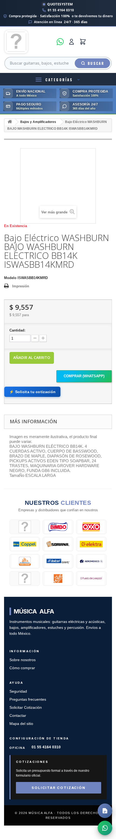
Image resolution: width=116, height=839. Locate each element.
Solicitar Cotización (25, 708)
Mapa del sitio (21, 724)
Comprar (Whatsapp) (84, 376)
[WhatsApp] (60, 41)
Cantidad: (17, 330)
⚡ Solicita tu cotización (32, 392)
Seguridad (18, 691)
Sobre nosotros (22, 660)
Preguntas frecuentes (27, 699)
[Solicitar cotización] (105, 810)
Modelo (10, 278)
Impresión (20, 286)
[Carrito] (82, 41)
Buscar (96, 63)
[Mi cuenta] (71, 41)
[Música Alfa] (28, 42)
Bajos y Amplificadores (38, 122)
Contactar (17, 716)
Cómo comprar (22, 668)
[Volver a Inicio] (10, 122)
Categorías (59, 79)
